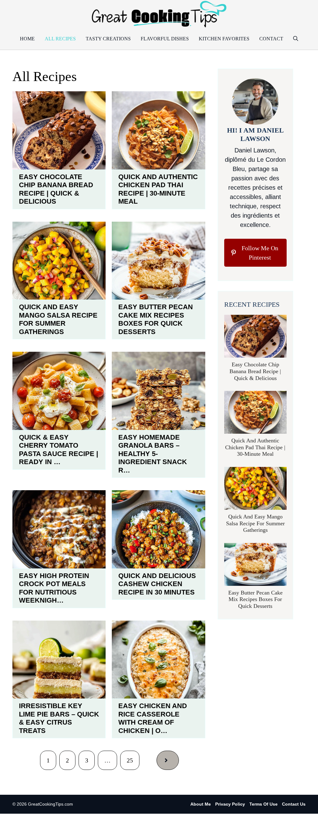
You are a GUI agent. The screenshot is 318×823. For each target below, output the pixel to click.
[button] (295, 39)
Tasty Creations (108, 38)
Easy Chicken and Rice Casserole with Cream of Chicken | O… (152, 718)
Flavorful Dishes (165, 38)
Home (27, 38)
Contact (271, 38)
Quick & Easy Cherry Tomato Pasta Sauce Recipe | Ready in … (58, 449)
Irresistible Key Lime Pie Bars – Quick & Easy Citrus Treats (59, 718)
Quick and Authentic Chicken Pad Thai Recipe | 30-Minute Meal (158, 189)
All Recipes (60, 38)
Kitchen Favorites (224, 38)
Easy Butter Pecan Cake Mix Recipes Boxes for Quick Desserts (155, 319)
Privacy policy (230, 804)
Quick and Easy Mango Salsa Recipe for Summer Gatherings (58, 319)
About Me (200, 804)
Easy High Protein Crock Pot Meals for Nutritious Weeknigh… (54, 588)
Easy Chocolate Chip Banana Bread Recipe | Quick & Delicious (56, 189)
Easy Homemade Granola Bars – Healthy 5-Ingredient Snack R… (152, 453)
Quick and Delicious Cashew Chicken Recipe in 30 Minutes (157, 584)
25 (130, 760)
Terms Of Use (263, 804)
